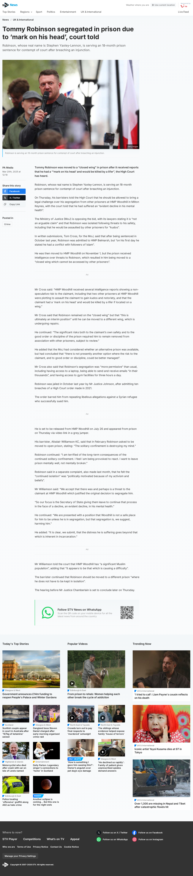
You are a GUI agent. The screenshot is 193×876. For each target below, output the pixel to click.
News (5, 19)
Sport (39, 11)
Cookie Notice (71, 846)
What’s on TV (55, 839)
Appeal (74, 839)
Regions (25, 11)
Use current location (165, 5)
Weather (130, 5)
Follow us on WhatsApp (115, 839)
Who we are (8, 846)
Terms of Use (24, 846)
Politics (51, 11)
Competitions (32, 839)
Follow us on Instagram (151, 839)
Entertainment (68, 11)
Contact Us (56, 846)
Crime (7, 224)
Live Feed (183, 11)
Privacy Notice (40, 846)
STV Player (9, 839)
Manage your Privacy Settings (20, 856)
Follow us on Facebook (150, 832)
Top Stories (8, 11)
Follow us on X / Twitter (115, 832)
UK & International (91, 11)
